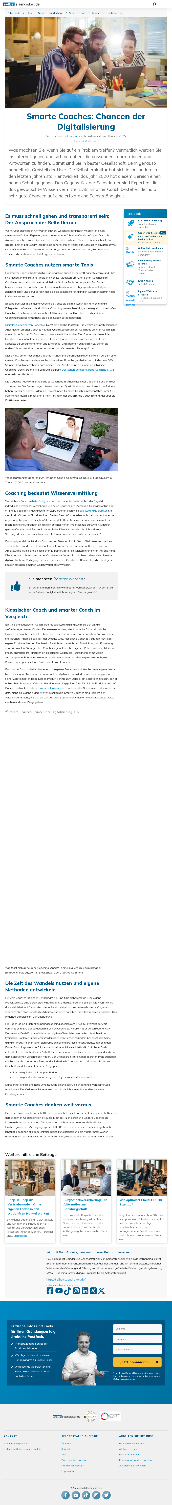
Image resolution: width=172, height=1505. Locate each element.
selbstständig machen (42, 501)
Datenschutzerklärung (124, 1379)
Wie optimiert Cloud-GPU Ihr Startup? (142, 1201)
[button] (159, 1329)
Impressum (67, 1471)
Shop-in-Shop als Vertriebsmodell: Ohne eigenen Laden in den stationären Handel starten (30, 1201)
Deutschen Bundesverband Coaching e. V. (87, 369)
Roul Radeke (70, 136)
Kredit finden (145, 280)
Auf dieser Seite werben (132, 1465)
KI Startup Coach (147, 220)
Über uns (66, 1443)
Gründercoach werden (131, 1443)
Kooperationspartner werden (135, 1460)
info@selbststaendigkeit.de (26, 1449)
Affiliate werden (128, 1449)
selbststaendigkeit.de (15, 1443)
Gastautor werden (129, 1454)
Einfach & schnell (147, 284)
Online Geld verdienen (150, 248)
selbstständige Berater (93, 510)
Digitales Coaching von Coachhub (25, 325)
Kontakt (65, 1449)
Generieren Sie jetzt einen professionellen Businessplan (150, 236)
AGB (63, 1454)
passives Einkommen (51, 688)
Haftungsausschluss (72, 1465)
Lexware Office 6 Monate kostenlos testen (147, 270)
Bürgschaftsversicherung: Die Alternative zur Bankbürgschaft (86, 1201)
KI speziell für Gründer (149, 242)
